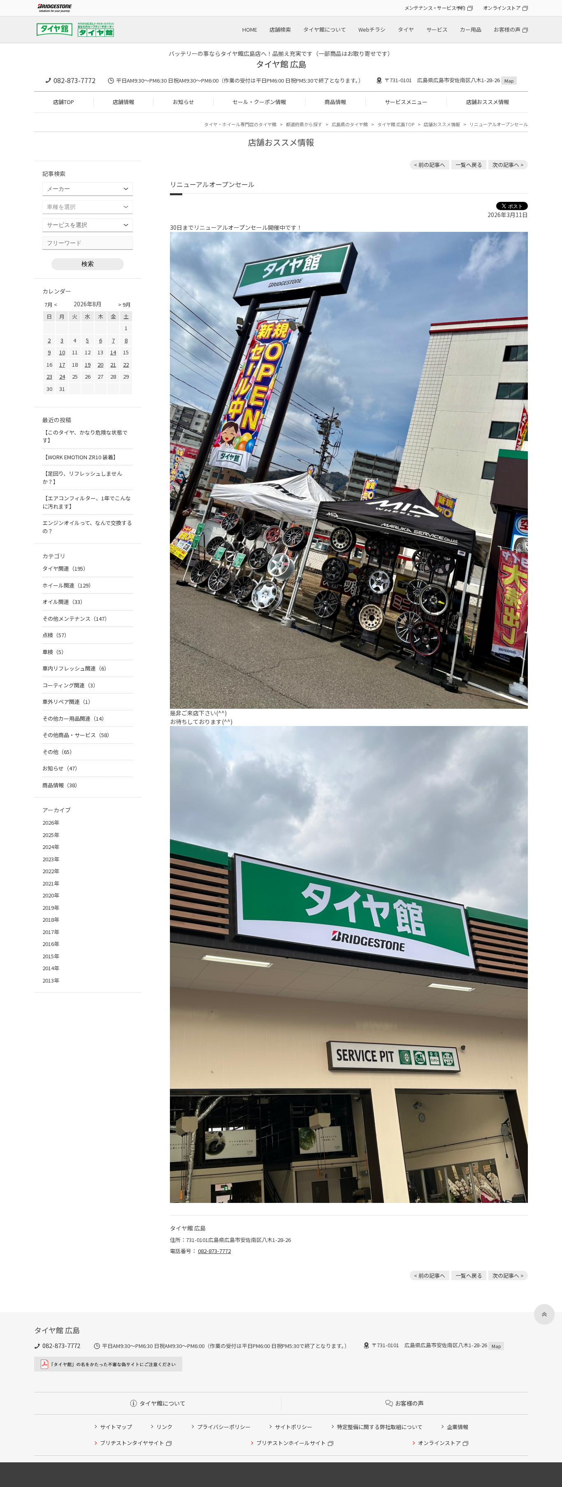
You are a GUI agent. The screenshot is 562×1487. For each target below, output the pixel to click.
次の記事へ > (508, 165)
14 (113, 352)
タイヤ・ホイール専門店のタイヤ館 (240, 124)
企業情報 (457, 1427)
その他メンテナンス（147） (76, 618)
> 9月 (124, 304)
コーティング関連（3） (70, 685)
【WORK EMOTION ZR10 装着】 (80, 457)
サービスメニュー (406, 102)
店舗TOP (63, 102)
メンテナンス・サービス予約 (434, 7)
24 (62, 376)
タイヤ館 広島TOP (395, 124)
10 (62, 352)
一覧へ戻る (468, 165)
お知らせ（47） (61, 768)
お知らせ (183, 102)
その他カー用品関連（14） (74, 718)
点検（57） (56, 635)
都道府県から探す (304, 124)
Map (508, 80)
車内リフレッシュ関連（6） (75, 668)
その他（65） (58, 752)
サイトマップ (116, 1427)
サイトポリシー (293, 1427)
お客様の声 (507, 29)
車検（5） (54, 652)
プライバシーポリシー (224, 1427)
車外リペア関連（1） (67, 701)
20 (100, 364)
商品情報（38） (61, 785)
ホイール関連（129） (68, 585)
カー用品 (470, 29)
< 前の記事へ (429, 165)
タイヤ (406, 29)
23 (49, 376)
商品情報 (335, 102)
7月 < (50, 304)
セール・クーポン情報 (259, 102)
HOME (249, 29)
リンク (164, 1427)
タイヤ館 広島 (281, 64)
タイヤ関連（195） (65, 568)
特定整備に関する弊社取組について (380, 1427)
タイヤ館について (324, 29)
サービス (437, 29)
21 (113, 364)
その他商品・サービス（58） (77, 735)
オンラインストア (501, 7)
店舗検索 (280, 29)
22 (126, 364)
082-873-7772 (74, 80)
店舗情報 (123, 102)
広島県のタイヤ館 (350, 124)
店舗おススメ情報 (487, 102)
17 (62, 364)
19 (88, 364)
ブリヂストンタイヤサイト (132, 1443)
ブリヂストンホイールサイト (291, 1443)
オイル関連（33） (64, 602)
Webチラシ (372, 29)
